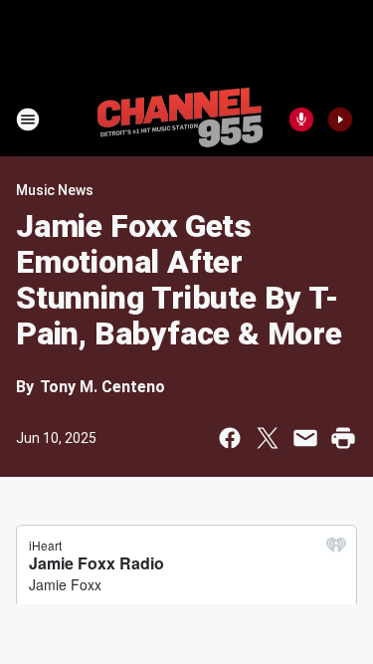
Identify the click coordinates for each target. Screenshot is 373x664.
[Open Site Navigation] (28, 119)
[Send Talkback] (301, 119)
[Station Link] (180, 119)
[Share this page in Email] (305, 438)
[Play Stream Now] (340, 119)
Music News (54, 190)
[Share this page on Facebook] (230, 438)
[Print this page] (343, 438)
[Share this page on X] (267, 438)
